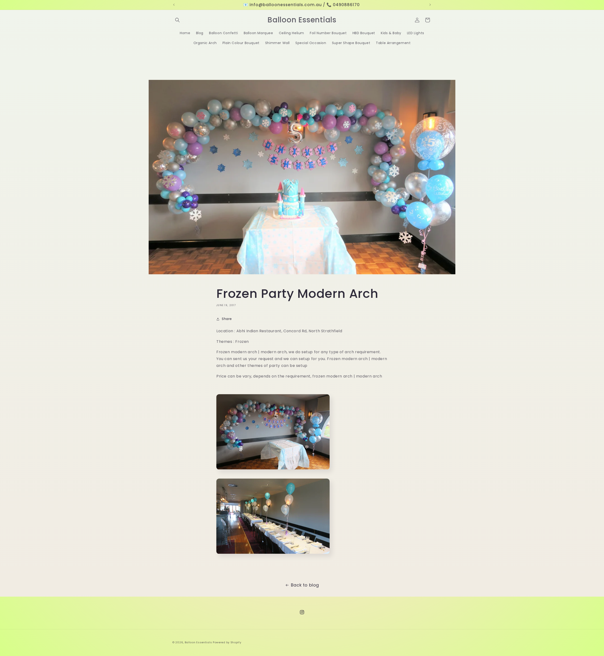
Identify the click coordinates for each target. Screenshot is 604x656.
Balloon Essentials (198, 642)
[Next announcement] (430, 4)
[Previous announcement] (174, 4)
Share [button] (227, 319)
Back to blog (305, 585)
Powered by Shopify (227, 642)
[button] (177, 20)
